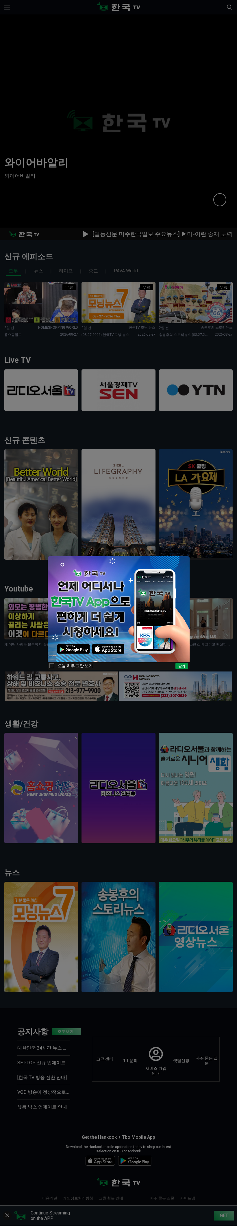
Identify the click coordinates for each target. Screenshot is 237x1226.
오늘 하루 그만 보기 (75, 665)
